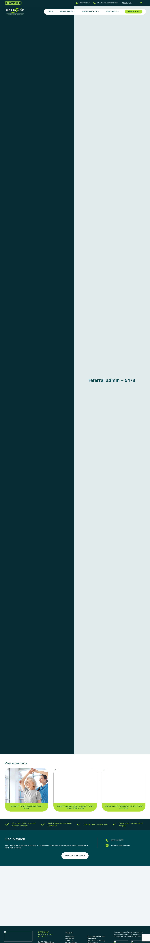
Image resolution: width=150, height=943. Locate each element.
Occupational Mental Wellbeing (96, 937)
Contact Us (133, 12)
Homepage (70, 936)
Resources (111, 12)
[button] (13, 3)
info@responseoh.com (120, 845)
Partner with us (89, 12)
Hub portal (69, 938)
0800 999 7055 (117, 840)
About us (69, 940)
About (50, 12)
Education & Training (96, 940)
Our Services (66, 12)
